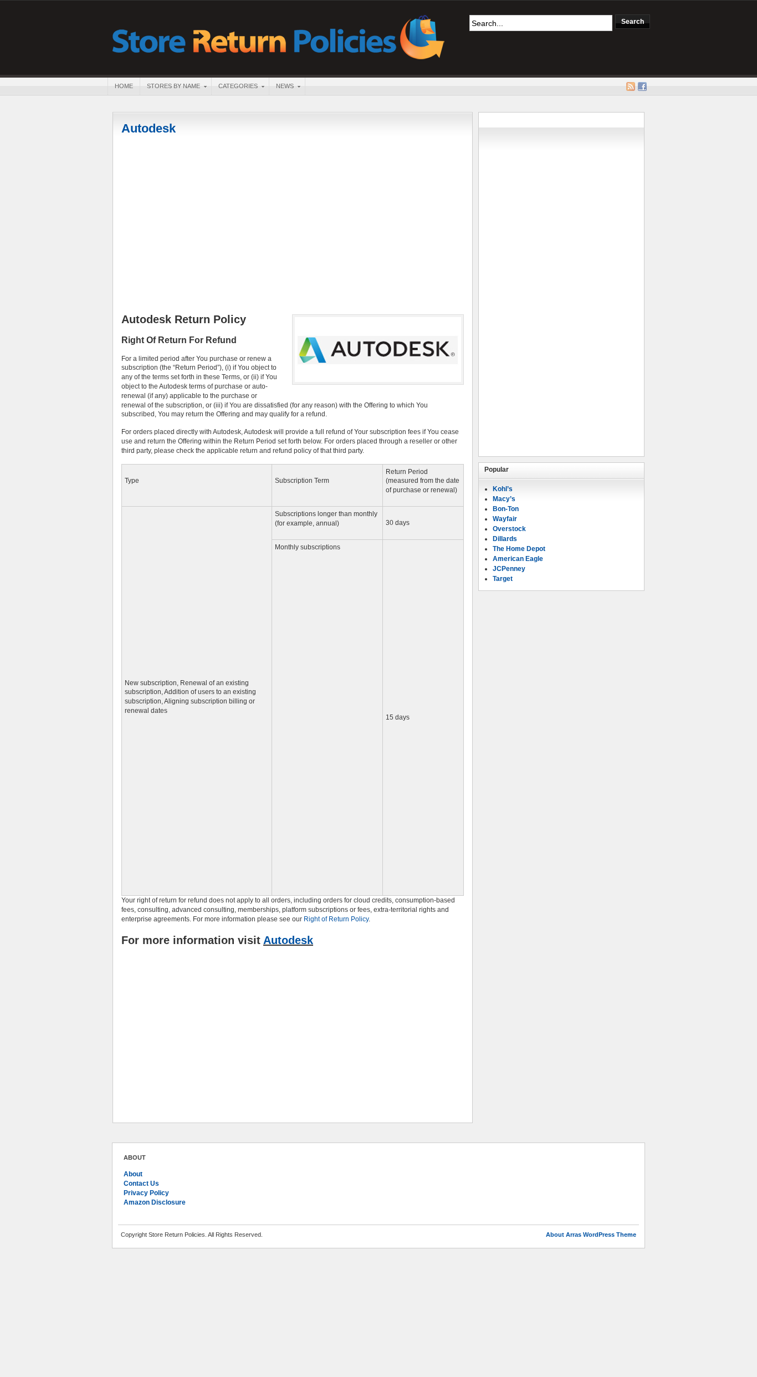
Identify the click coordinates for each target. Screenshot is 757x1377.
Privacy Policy (146, 1193)
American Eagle (518, 559)
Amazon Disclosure (155, 1202)
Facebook (642, 86)
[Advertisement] (292, 225)
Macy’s (504, 499)
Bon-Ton (506, 509)
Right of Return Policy (336, 919)
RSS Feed (630, 86)
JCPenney (509, 569)
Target (503, 579)
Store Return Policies (278, 36)
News (281, 87)
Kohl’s (503, 489)
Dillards (505, 539)
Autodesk (148, 128)
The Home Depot (519, 549)
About (133, 1174)
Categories (234, 87)
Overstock (509, 529)
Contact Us (141, 1183)
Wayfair (505, 519)
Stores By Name (170, 87)
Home (124, 86)
